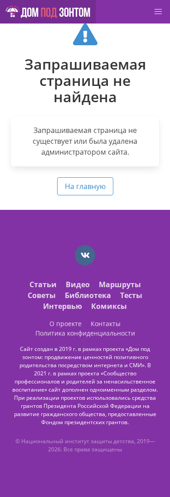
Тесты (131, 295)
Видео (78, 284)
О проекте (65, 323)
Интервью (62, 306)
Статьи (43, 284)
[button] (158, 12)
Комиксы (109, 306)
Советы (42, 295)
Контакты (106, 323)
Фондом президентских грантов (84, 422)
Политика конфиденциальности (85, 333)
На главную (85, 186)
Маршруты (120, 284)
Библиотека (88, 295)
